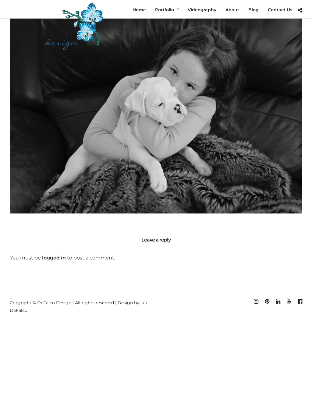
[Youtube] (288, 301)
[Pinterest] (266, 301)
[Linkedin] (277, 301)
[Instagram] (256, 301)
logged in (54, 258)
